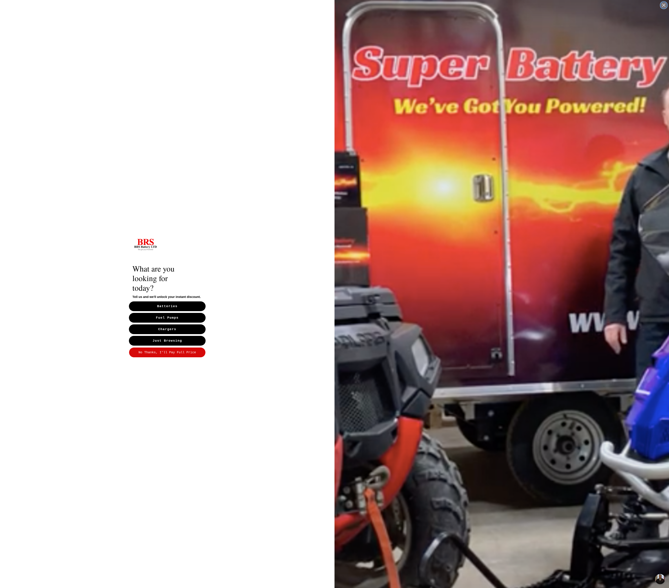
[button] (660, 579)
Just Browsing (167, 340)
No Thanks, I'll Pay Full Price (167, 352)
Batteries (167, 306)
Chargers (167, 329)
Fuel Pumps (167, 318)
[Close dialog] (663, 5)
